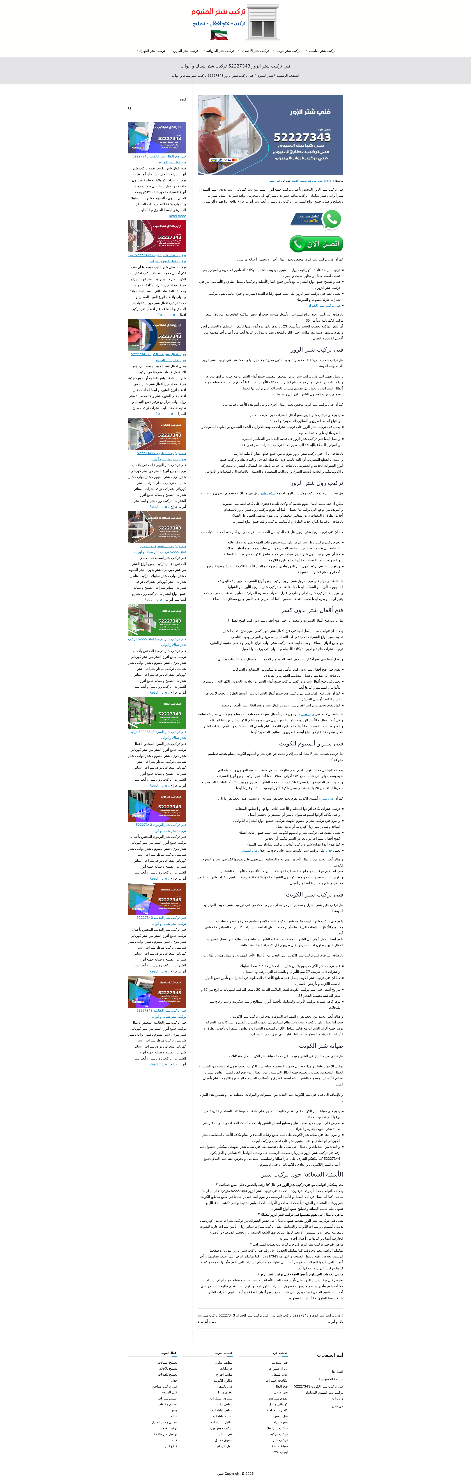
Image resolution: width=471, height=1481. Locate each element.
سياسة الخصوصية (331, 1379)
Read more (177, 215)
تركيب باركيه (279, 1434)
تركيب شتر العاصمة (322, 51)
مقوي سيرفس (278, 1398)
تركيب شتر (267, 493)
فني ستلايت (280, 1362)
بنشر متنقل (280, 1374)
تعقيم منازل (225, 1392)
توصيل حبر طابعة (165, 1434)
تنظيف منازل (224, 1362)
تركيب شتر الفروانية (220, 51)
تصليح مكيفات (167, 1404)
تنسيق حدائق (224, 1440)
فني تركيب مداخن (164, 1386)
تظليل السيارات (222, 1422)
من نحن (337, 1406)
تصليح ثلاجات (168, 1368)
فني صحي (281, 1392)
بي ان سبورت (278, 1368)
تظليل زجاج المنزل (164, 1422)
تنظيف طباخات (222, 1410)
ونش (174, 1410)
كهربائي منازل (278, 1404)
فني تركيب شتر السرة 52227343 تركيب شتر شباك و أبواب (157, 735)
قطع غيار (171, 1446)
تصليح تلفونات (167, 1374)
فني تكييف (225, 1386)
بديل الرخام (225, 1446)
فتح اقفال (281, 1386)
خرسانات (226, 1368)
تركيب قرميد (168, 1428)
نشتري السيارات (221, 1398)
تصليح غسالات (167, 1362)
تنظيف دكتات (224, 1404)
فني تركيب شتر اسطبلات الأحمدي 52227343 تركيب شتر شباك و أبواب (160, 549)
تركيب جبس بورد (221, 1428)
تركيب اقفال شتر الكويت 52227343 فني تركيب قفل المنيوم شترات (157, 258)
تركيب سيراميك (277, 1428)
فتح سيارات (280, 1422)
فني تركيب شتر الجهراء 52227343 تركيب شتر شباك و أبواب (161, 456)
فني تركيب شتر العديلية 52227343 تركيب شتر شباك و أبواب (161, 920)
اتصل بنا (337, 1372)
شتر (221, 1473)
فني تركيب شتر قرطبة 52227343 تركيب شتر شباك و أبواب (157, 642)
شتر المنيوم (274, 180)
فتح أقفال (307, 714)
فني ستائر (226, 1434)
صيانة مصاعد (279, 1446)
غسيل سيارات (167, 1398)
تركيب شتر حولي (288, 51)
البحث (183, 99)
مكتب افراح (224, 1374)
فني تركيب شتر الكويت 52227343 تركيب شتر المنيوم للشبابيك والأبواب (318, 1392)
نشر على (307, 180)
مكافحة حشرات (277, 1380)
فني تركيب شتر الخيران (324, 305)
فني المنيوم (249, 850)
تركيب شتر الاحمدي (255, 51)
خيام (174, 1440)
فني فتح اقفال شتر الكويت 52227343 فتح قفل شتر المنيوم (159, 159)
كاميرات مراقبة (277, 1410)
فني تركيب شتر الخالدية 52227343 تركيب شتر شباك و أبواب (161, 1013)
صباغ (174, 1416)
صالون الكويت (223, 1380)
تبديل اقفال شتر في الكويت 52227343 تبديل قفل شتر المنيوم (158, 357)
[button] (307, 51)
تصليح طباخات (223, 1416)
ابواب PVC (280, 1452)
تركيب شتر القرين (185, 51)
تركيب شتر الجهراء (152, 51)
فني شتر (327, 798)
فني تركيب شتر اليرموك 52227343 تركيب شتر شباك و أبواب (161, 827)
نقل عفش (281, 1416)
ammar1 (329, 180)
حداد (329, 850)
